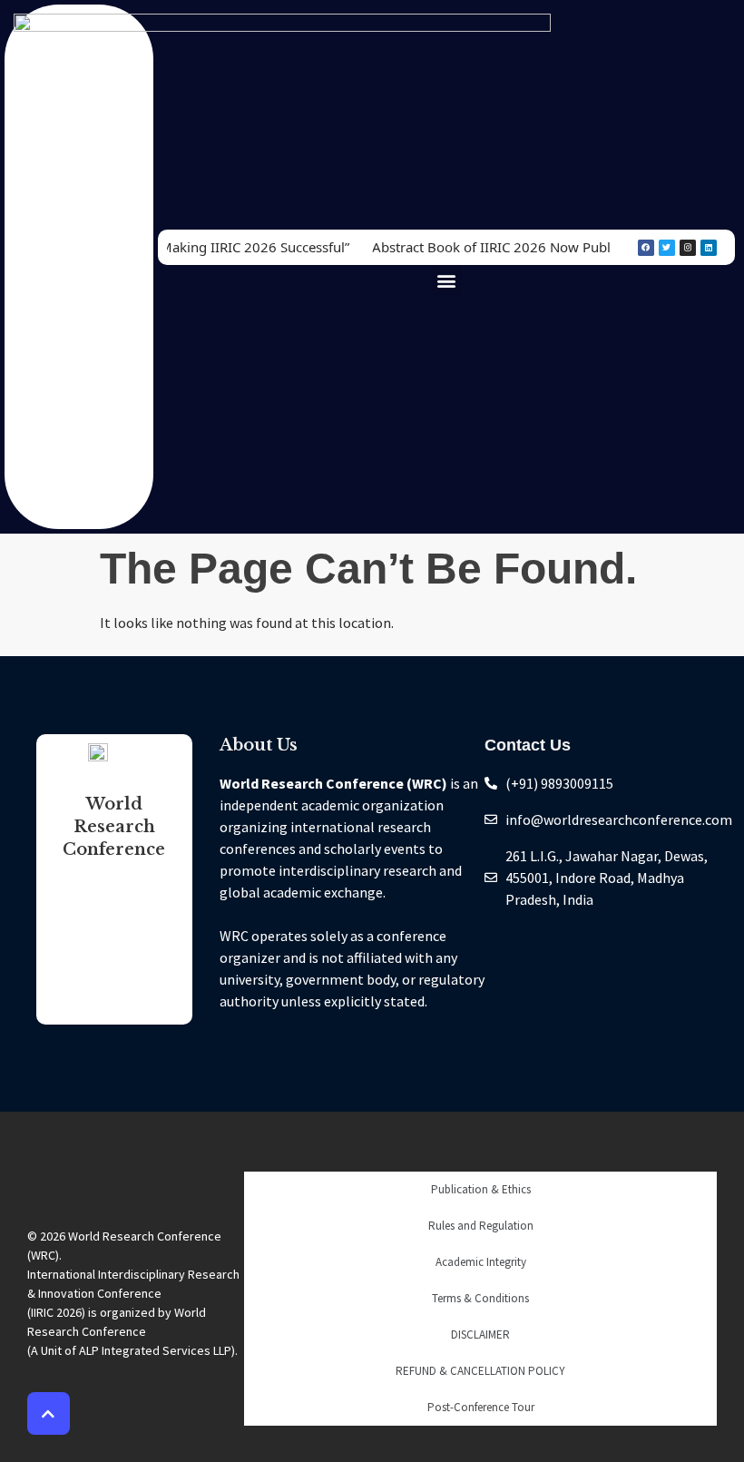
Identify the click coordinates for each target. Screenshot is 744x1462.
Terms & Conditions (480, 1298)
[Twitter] (667, 248)
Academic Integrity (481, 1262)
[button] (447, 280)
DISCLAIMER (480, 1334)
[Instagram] (688, 248)
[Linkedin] (708, 248)
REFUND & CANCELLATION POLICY (480, 1371)
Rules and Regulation (481, 1225)
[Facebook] (646, 248)
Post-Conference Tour (480, 1407)
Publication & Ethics (481, 1189)
